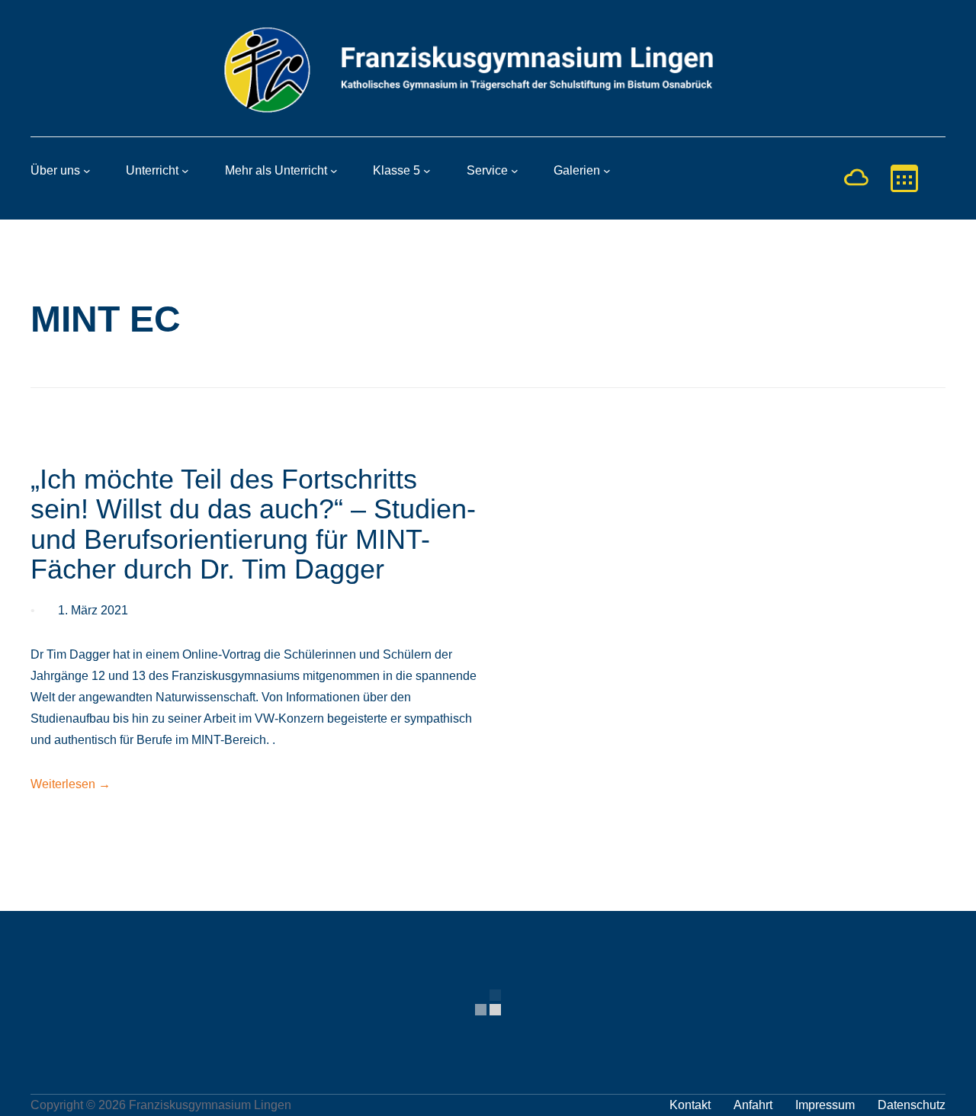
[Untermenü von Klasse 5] (427, 171)
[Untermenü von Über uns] (87, 171)
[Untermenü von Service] (514, 171)
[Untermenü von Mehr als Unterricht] (334, 171)
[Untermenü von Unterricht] (185, 171)
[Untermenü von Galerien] (607, 171)
